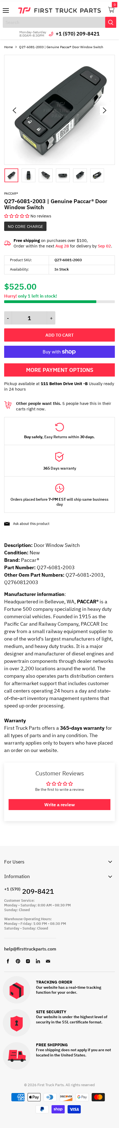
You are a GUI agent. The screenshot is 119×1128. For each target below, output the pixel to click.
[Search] (110, 22)
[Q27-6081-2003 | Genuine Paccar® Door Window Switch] (59, 163)
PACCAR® (11, 193)
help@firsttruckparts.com (30, 949)
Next (104, 110)
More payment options (59, 370)
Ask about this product (31, 523)
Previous (14, 110)
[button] (17, 216)
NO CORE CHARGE (25, 226)
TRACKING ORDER (54, 982)
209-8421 (29, 891)
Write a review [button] (59, 804)
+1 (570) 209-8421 (78, 34)
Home (8, 47)
